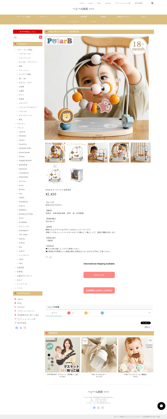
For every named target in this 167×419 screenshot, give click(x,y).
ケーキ (93, 21)
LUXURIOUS (24, 173)
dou (20, 247)
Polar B (22, 206)
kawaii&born (24, 230)
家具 (20, 119)
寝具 (20, 66)
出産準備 (83, 17)
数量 (47, 257)
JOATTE (22, 132)
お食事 (21, 87)
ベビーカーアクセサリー (28, 107)
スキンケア (23, 103)
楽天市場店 (138, 3)
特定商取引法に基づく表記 (28, 315)
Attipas (22, 156)
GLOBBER (23, 222)
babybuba (23, 169)
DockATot (23, 144)
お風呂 (21, 91)
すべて (54, 313)
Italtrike (22, 239)
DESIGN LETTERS (26, 214)
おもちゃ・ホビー (25, 82)
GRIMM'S (22, 210)
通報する (147, 327)
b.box (21, 185)
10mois (22, 140)
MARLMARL (23, 177)
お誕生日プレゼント (124, 17)
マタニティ (43, 17)
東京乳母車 (23, 165)
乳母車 (21, 99)
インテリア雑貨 (25, 74)
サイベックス (24, 226)
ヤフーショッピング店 (123, 3)
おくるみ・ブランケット (28, 62)
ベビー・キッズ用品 (23, 17)
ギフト (21, 95)
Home (82, 3)
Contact (108, 3)
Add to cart (99, 275)
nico (20, 193)
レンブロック (24, 255)
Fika (20, 263)
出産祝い (103, 17)
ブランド (63, 17)
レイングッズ (73, 21)
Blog (99, 3)
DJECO (22, 243)
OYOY (21, 218)
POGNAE (22, 136)
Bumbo (22, 189)
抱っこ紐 (22, 78)
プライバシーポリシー (26, 311)
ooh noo (22, 181)
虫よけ (144, 17)
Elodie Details (24, 152)
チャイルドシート (25, 115)
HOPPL (22, 198)
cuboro (22, 251)
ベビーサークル (25, 54)
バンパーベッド (25, 58)
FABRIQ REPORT (25, 161)
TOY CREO (23, 235)
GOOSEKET (23, 202)
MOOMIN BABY (25, 148)
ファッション (24, 70)
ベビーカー (23, 111)
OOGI (21, 259)
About (90, 3)
